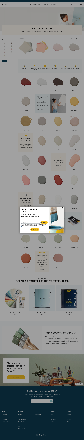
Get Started (44, 222)
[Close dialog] (63, 208)
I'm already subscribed (34, 229)
